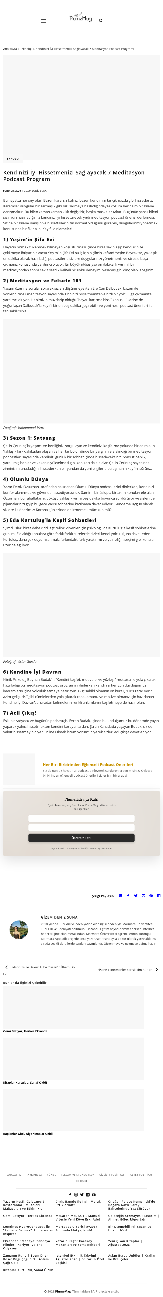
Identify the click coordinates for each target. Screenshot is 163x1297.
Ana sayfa (10, 49)
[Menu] (44, 21)
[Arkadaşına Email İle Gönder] (143, 896)
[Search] (101, 21)
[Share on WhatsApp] (120, 896)
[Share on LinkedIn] (158, 896)
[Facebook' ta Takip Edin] (70, 1195)
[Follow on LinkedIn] (88, 1195)
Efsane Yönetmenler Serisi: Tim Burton (125, 970)
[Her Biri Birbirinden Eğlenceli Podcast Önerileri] (81, 769)
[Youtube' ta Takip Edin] (94, 1195)
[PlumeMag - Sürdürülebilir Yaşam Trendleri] (81, 17)
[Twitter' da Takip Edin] (82, 1195)
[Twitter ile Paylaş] (135, 896)
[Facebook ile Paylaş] (128, 896)
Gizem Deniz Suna (35, 190)
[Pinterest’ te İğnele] (151, 896)
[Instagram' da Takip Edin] (76, 1195)
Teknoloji (26, 49)
